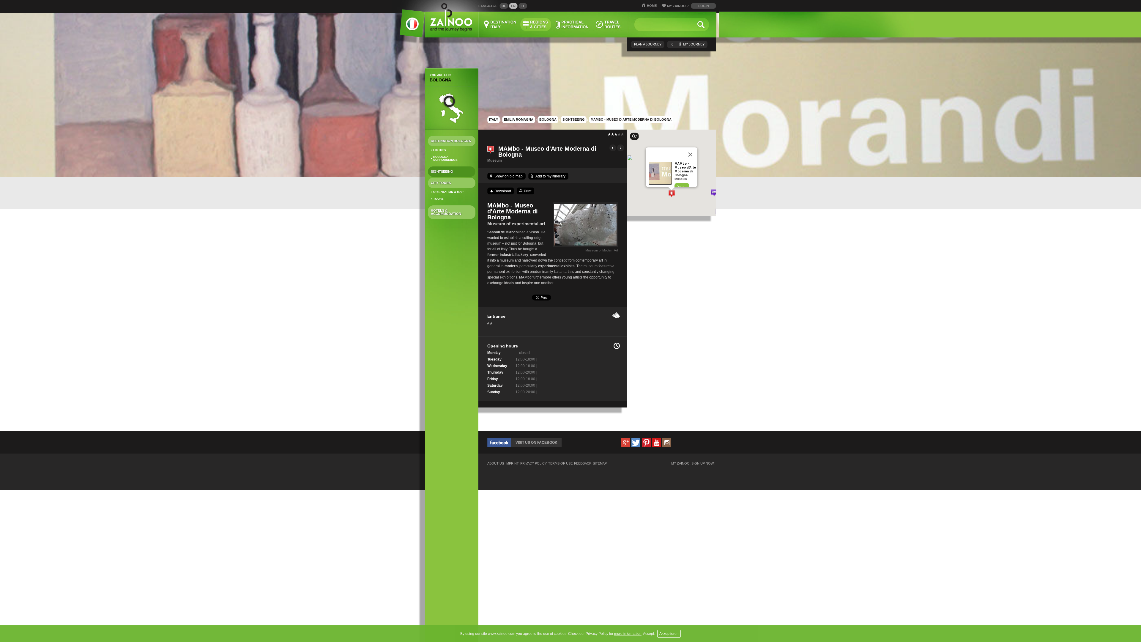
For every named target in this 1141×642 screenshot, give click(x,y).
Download (502, 191)
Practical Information (572, 24)
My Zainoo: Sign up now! (693, 463)
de (504, 6)
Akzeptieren (669, 634)
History (440, 150)
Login (703, 6)
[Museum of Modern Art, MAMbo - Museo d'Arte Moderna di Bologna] (585, 247)
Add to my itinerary (550, 176)
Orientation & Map (448, 191)
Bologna (440, 80)
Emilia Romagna (518, 119)
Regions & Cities (535, 24)
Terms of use (560, 463)
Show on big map (508, 176)
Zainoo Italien (409, 26)
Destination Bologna (451, 141)
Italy (493, 119)
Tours (438, 198)
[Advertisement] (451, 325)
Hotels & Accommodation (446, 212)
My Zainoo (678, 6)
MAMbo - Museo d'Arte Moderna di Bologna (631, 119)
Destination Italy (500, 24)
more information (628, 634)
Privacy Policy (533, 463)
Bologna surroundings (445, 158)
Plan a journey (647, 44)
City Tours (441, 183)
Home (652, 5)
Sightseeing (442, 171)
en (513, 6)
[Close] (690, 154)
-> (620, 147)
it (522, 6)
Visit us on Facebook (536, 442)
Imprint (512, 463)
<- (612, 147)
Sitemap (600, 463)
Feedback (582, 463)
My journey (688, 44)
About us (495, 463)
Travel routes (608, 24)
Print (527, 191)
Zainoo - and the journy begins (451, 17)
